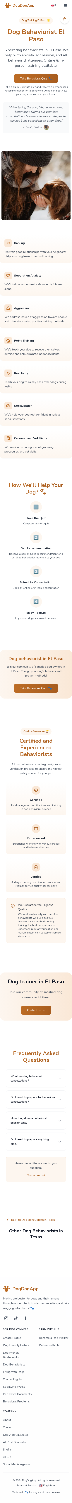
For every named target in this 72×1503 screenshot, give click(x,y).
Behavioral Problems (16, 1401)
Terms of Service (26, 1485)
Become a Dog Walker (53, 1338)
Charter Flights (12, 1379)
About (7, 1420)
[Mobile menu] (65, 5)
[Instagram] (6, 1318)
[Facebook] (25, 1318)
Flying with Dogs (14, 1372)
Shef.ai (7, 1450)
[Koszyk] (64, 19)
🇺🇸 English (45, 1485)
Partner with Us (49, 1345)
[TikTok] (16, 1318)
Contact (8, 1427)
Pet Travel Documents (17, 1394)
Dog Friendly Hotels (16, 1345)
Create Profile (12, 1338)
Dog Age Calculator (15, 1435)
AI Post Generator (15, 1442)
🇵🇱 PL (54, 5)
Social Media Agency (16, 1464)
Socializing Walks (14, 1387)
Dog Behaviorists (14, 1365)
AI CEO (8, 1457)
